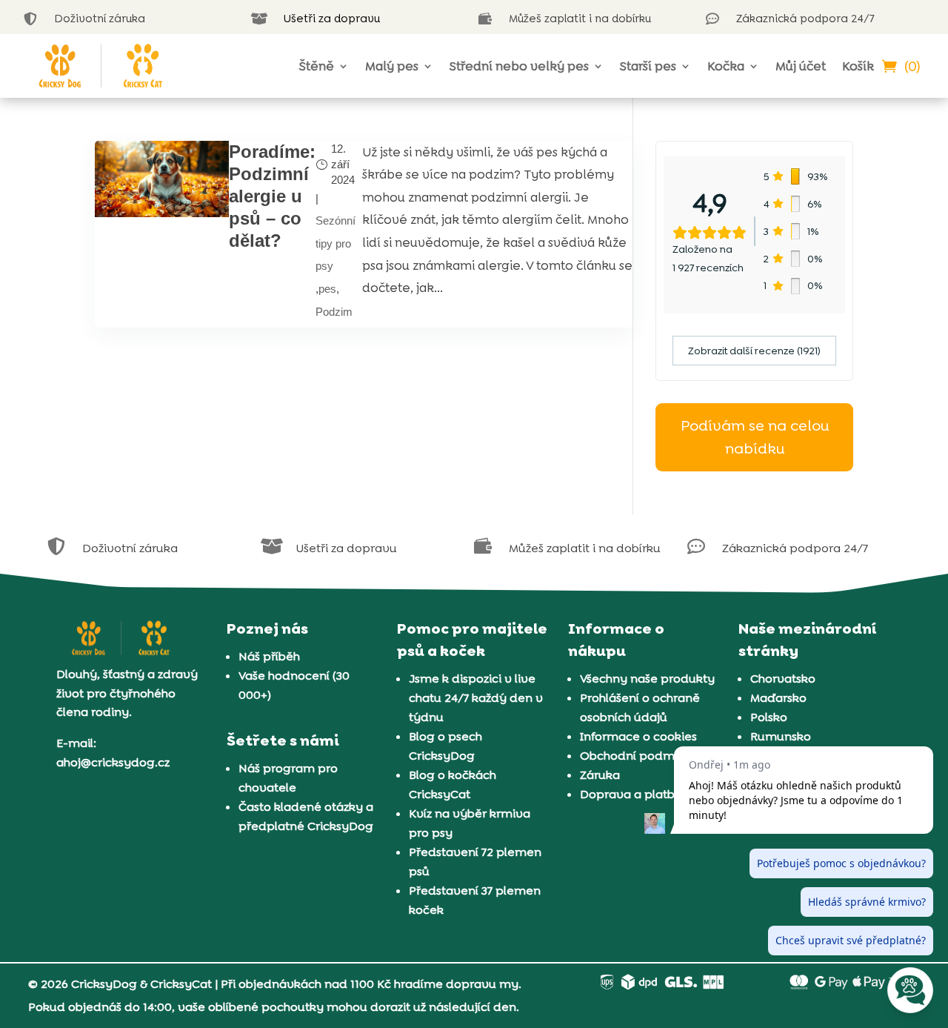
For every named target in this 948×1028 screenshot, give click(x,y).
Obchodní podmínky (639, 755)
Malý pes (391, 66)
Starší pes (648, 66)
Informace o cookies (638, 736)
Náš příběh (269, 656)
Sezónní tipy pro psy (336, 243)
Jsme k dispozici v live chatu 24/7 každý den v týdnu (476, 698)
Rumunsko (780, 736)
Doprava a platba (631, 794)
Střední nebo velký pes (519, 66)
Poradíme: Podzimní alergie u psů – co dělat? (272, 196)
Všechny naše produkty (647, 678)
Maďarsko (778, 698)
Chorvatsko (782, 678)
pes (327, 288)
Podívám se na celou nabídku (755, 437)
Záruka (600, 775)
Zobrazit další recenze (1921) (754, 350)
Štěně (316, 66)
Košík (858, 66)
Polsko (768, 717)
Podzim (334, 311)
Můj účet (800, 66)
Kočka (725, 66)
